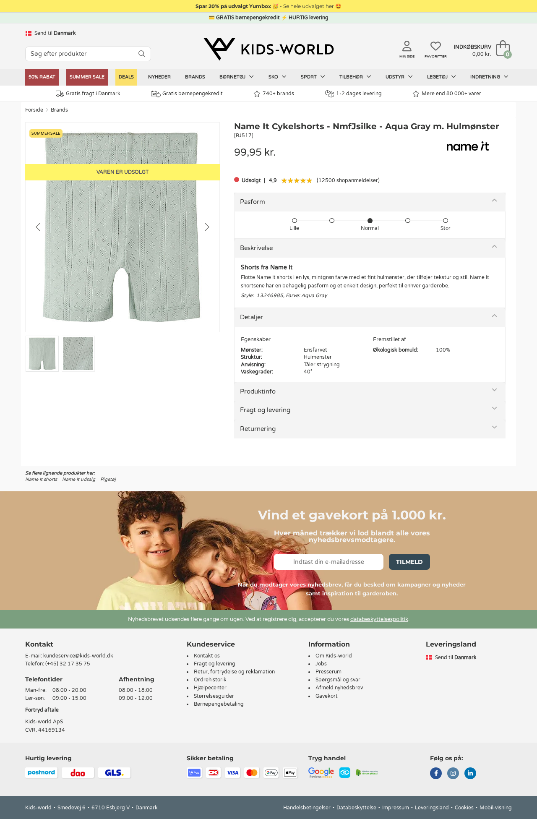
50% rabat (42, 77)
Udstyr (396, 77)
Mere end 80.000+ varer (451, 94)
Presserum (328, 672)
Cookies (464, 808)
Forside (34, 110)
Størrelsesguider (214, 696)
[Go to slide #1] (42, 354)
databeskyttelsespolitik (379, 619)
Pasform (252, 202)
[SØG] (142, 54)
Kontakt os (207, 656)
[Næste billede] (206, 227)
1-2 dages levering (359, 94)
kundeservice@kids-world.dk (78, 656)
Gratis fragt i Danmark (93, 94)
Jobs (321, 664)
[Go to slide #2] (78, 354)
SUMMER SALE (87, 77)
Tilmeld (409, 562)
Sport (309, 77)
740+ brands (278, 94)
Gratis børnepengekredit (192, 94)
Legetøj (438, 77)
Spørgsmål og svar (337, 680)
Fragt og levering (265, 410)
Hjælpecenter (210, 688)
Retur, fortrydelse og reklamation (234, 672)
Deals (126, 77)
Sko (273, 77)
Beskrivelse (256, 248)
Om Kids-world (333, 656)
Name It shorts (41, 479)
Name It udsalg (78, 479)
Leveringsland (432, 808)
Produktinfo (258, 391)
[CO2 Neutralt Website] (367, 772)
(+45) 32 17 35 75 (67, 664)
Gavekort (326, 696)
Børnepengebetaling (219, 704)
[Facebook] (436, 774)
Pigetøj (108, 479)
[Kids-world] (268, 49)
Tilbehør (351, 77)
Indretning (485, 77)
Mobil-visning (496, 808)
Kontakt (39, 644)
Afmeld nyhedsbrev (339, 688)
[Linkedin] (470, 774)
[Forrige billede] (38, 227)
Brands (195, 77)
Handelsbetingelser (307, 808)
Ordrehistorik (210, 680)
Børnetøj (233, 77)
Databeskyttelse (356, 808)
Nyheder (159, 77)
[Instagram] (453, 774)
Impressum (395, 808)
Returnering (258, 429)
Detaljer (251, 317)
